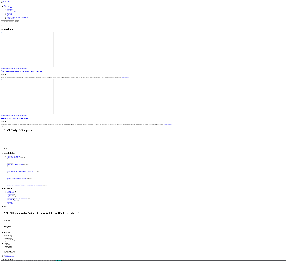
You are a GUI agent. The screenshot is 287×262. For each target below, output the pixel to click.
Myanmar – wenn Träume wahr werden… (17, 178)
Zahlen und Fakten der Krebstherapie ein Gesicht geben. (20, 171)
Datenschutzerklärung (9, 256)
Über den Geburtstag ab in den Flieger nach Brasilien (21, 71)
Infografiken (9, 10)
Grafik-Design (7, 6)
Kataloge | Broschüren (12, 11)
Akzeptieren (59, 260)
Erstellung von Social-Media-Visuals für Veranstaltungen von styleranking (24, 185)
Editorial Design (10, 7)
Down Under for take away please (15, 164)
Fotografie (6, 16)
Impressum (6, 255)
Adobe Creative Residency (13, 157)
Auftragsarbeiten (10, 18)
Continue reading (125, 77)
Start (5, 5)
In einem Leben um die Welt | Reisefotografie (17, 17)
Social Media (10, 14)
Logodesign (9, 13)
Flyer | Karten (10, 9)
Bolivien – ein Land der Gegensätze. (14, 118)
